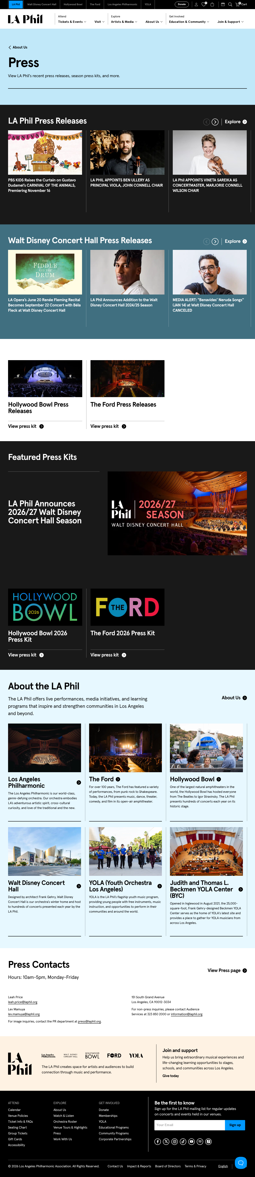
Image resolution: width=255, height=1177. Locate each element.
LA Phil (16, 4)
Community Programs (114, 1133)
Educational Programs (114, 1127)
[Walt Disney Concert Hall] (44, 851)
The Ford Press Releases (123, 405)
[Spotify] (200, 1141)
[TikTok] (183, 1141)
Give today (170, 1076)
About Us (20, 47)
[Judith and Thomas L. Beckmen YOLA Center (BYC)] (206, 851)
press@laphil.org (89, 1021)
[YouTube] (191, 1141)
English (223, 1166)
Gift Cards (15, 1139)
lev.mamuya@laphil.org (24, 1014)
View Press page (224, 970)
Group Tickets (17, 1133)
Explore (232, 122)
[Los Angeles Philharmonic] (44, 748)
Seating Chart (17, 1127)
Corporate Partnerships (115, 1139)
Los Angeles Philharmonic (122, 4)
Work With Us (62, 1139)
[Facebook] (157, 1141)
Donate (182, 4)
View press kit (22, 426)
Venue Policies (18, 1116)
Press (57, 1133)
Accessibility (16, 1145)
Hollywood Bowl (73, 4)
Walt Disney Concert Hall (41, 4)
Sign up (235, 1125)
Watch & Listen (63, 1116)
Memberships (108, 1116)
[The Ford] (125, 748)
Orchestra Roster (65, 1121)
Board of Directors (168, 1166)
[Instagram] (174, 1141)
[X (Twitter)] (166, 1141)
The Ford (95, 4)
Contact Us (115, 1166)
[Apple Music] (208, 1141)
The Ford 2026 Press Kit (123, 633)
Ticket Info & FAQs (20, 1121)
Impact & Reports (139, 1166)
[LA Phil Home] (25, 18)
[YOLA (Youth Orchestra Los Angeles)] (125, 851)
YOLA (148, 4)
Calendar (14, 1110)
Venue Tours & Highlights (70, 1127)
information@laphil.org (186, 1014)
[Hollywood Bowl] (206, 748)
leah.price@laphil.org (22, 1002)
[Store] (212, 4)
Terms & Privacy (195, 1166)
